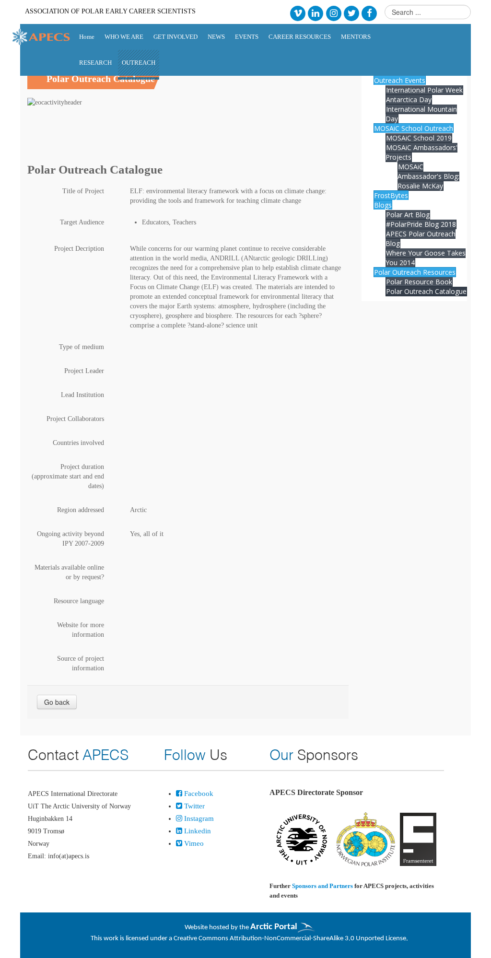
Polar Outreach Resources (415, 272)
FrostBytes (391, 195)
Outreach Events (399, 80)
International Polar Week (424, 89)
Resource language (79, 601)
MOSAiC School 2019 (419, 137)
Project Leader (84, 370)
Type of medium (81, 346)
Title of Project (83, 191)
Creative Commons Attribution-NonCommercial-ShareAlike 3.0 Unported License (290, 938)
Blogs (383, 205)
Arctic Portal (273, 927)
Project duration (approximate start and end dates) (68, 476)
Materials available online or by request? (69, 572)
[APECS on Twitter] (351, 12)
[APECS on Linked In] (316, 12)
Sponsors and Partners (322, 885)
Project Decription (79, 248)
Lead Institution (82, 394)
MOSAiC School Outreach (413, 128)
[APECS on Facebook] (369, 12)
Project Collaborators (75, 418)
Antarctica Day (409, 99)
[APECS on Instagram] (333, 12)
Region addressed (80, 510)
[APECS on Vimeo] (297, 12)
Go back (57, 702)
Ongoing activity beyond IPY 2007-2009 (70, 538)
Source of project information (80, 663)
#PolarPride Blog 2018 (421, 224)
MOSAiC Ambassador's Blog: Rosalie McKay (428, 176)
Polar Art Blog (408, 214)
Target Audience (82, 222)
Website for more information (80, 629)
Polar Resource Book (419, 281)
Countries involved (78, 442)
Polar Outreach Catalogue (426, 291)
